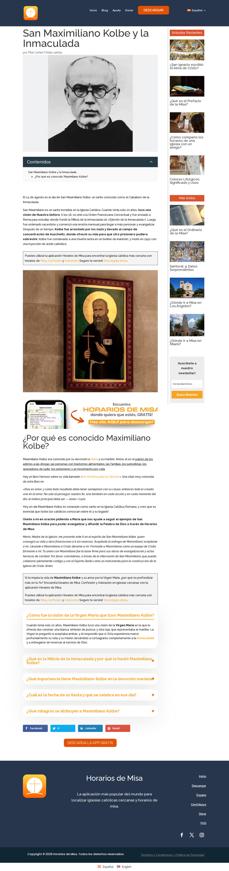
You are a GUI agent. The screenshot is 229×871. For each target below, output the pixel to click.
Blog (105, 10)
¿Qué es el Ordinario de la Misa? (186, 231)
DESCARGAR (153, 10)
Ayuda (117, 10)
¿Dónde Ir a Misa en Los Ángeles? (185, 304)
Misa (43, 260)
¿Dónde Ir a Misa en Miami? (185, 342)
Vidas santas (53, 52)
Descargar (199, 786)
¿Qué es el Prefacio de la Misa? (185, 102)
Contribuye (198, 804)
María (94, 459)
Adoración (71, 260)
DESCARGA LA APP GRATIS (90, 743)
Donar (129, 10)
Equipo (201, 795)
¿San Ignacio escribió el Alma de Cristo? (186, 66)
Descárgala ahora (115, 260)
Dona (202, 814)
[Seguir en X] (191, 835)
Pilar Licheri (35, 52)
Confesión (55, 260)
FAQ (203, 823)
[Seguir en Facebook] (181, 835)
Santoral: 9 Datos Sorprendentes (183, 268)
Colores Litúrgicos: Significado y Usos (185, 180)
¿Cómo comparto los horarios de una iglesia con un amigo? (186, 142)
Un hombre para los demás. (100, 476)
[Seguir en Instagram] (202, 835)
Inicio (93, 10)
